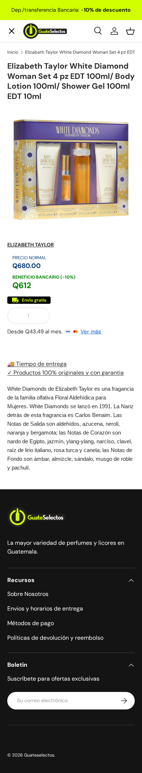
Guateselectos (39, 755)
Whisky (23, 76)
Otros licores (32, 209)
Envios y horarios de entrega (45, 608)
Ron (18, 236)
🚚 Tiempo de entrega (37, 364)
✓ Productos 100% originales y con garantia (65, 372)
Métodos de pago (30, 623)
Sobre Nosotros (27, 594)
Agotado (95, 315)
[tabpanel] (71, 428)
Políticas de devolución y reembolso (55, 638)
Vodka (22, 129)
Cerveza (25, 156)
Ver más (90, 331)
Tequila (23, 103)
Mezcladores (31, 183)
